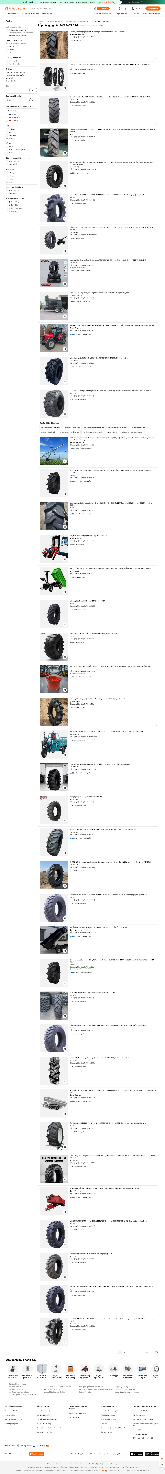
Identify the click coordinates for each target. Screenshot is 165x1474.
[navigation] (21, 687)
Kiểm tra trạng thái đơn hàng (143, 1419)
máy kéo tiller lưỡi (16, 1387)
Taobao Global (92, 1464)
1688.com (59, 1464)
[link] (162, 1453)
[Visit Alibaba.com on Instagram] (147, 1438)
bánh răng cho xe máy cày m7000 (22, 1395)
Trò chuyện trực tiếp (108, 1415)
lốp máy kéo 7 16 (112, 432)
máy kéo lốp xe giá (16, 1389)
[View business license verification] (103, 1471)
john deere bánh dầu (138, 427)
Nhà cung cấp (79, 40)
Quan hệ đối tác (138, 1430)
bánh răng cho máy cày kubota (127, 1392)
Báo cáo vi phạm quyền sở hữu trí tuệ (114, 1428)
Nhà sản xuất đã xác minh (77, 1413)
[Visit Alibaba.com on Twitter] (143, 1438)
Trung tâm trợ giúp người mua (111, 1411)
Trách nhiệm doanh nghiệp (13, 1419)
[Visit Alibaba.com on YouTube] (152, 1438)
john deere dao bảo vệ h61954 (69, 432)
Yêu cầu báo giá (74, 1417)
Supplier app (83, 1454)
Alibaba (40, 21)
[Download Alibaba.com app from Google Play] (153, 1454)
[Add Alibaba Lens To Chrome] (36, 1454)
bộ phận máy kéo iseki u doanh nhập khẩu (96, 1389)
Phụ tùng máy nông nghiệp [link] (101, 21)
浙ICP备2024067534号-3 (140, 1471)
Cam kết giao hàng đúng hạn (47, 1419)
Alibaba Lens (13, 1454)
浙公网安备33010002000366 (119, 1471)
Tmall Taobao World (71, 1464)
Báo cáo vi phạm (106, 1432)
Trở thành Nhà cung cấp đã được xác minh (145, 1425)
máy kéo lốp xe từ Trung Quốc (50, 427)
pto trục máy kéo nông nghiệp (117, 427)
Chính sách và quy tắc (44, 1432)
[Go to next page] (152, 1352)
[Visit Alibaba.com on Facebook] (134, 1438)
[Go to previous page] (115, 1352)
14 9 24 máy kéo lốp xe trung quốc (57, 1387)
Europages (115, 1464)
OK (33, 90)
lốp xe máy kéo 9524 (52, 1389)
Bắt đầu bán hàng (139, 1415)
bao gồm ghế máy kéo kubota (91, 1387)
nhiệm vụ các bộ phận (124, 1387)
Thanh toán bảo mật (44, 1411)
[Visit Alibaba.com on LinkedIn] (138, 1438)
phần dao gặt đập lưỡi (48, 432)
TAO (100, 1464)
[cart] (126, 9)
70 (147, 1352)
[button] (94, 8)
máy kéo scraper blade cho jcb (94, 427)
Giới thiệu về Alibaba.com (13, 1406)
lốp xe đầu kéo (85, 1392)
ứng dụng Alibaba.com (119, 1454)
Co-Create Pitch (10, 1415)
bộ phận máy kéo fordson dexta (132, 432)
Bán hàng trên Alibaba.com (142, 1411)
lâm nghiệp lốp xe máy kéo (54, 1392)
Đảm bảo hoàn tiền (43, 1415)
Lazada (82, 1464)
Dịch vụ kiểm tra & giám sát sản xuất (49, 1428)
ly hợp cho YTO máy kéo (72, 427)
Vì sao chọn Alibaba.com (12, 1411)
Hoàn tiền (104, 1423)
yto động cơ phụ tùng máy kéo (92, 432)
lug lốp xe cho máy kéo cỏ (19, 1392)
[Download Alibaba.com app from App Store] (136, 1454)
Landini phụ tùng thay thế (125, 1389)
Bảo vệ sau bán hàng (44, 1423)
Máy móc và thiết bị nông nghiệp (77, 21)
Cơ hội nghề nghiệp (11, 1423)
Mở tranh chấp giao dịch (109, 1419)
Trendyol (106, 1464)
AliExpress (50, 1464)
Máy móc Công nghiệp (54, 21)
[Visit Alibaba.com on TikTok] (156, 1438)
